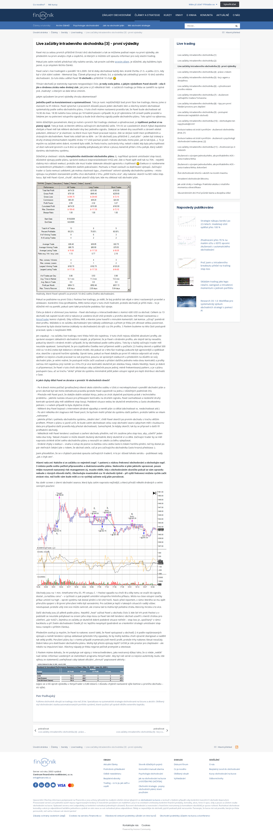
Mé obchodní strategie (139, 25)
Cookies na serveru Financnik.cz (85, 815)
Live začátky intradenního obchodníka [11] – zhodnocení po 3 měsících (206, 148)
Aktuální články (110, 764)
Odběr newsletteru (112, 773)
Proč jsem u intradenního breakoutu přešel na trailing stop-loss (215, 265)
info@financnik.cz (42, 777)
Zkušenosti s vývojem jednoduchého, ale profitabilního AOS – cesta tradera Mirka (206, 157)
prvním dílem (122, 61)
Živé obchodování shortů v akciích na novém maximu (203, 173)
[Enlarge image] (83, 236)
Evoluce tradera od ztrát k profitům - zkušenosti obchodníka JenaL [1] (206, 131)
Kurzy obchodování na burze (222, 773)
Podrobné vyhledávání (114, 769)
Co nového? (39, 4)
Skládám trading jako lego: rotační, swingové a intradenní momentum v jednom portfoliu (217, 285)
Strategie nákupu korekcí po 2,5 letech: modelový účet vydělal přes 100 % (215, 224)
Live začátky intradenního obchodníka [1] (197, 55)
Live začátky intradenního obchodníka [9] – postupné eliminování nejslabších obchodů (203, 114)
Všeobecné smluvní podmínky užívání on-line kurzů (130, 815)
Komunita (206, 15)
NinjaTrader (42, 319)
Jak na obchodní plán (113, 25)
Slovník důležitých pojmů (150, 764)
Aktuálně (222, 15)
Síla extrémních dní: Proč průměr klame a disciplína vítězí (204, 192)
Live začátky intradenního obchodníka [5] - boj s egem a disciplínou (204, 79)
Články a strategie (147, 15)
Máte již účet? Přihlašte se (202, 4)
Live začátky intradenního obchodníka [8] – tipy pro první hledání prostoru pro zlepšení (204, 105)
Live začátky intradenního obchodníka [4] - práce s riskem (204, 71)
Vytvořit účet (230, 4)
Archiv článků (63, 25)
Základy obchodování (116, 15)
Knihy (179, 15)
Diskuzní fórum (181, 764)
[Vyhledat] (236, 25)
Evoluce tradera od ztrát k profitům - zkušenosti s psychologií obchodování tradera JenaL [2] (206, 140)
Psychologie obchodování (86, 25)
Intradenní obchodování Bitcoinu (193, 178)
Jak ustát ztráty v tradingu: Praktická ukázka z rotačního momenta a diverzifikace (204, 186)
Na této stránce (222, 26)
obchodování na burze (150, 800)
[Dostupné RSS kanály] (237, 747)
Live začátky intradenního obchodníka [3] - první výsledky (207, 66)
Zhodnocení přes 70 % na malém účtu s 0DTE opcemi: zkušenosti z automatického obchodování (215, 245)
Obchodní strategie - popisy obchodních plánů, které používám (152, 789)
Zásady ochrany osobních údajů (49, 815)
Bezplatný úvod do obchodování (224, 769)
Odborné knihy (216, 778)
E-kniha (191, 15)
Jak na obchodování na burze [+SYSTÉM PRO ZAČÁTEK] (152, 780)
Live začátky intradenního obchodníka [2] (197, 60)
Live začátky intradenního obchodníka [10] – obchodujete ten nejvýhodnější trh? (206, 122)
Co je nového (180, 769)
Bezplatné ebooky (111, 778)
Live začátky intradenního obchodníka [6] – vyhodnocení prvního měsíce (204, 88)
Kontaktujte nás (131, 825)
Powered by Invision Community (137, 829)
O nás (236, 15)
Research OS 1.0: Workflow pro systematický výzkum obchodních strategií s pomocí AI (217, 305)
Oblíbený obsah (181, 773)
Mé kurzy (52, 4)
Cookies (146, 825)
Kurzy (168, 15)
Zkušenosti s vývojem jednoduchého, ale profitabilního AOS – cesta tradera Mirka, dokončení (206, 166)
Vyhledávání (179, 778)
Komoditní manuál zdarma (151, 769)
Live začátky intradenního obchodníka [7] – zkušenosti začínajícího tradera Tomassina (203, 96)
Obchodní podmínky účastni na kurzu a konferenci (185, 815)
